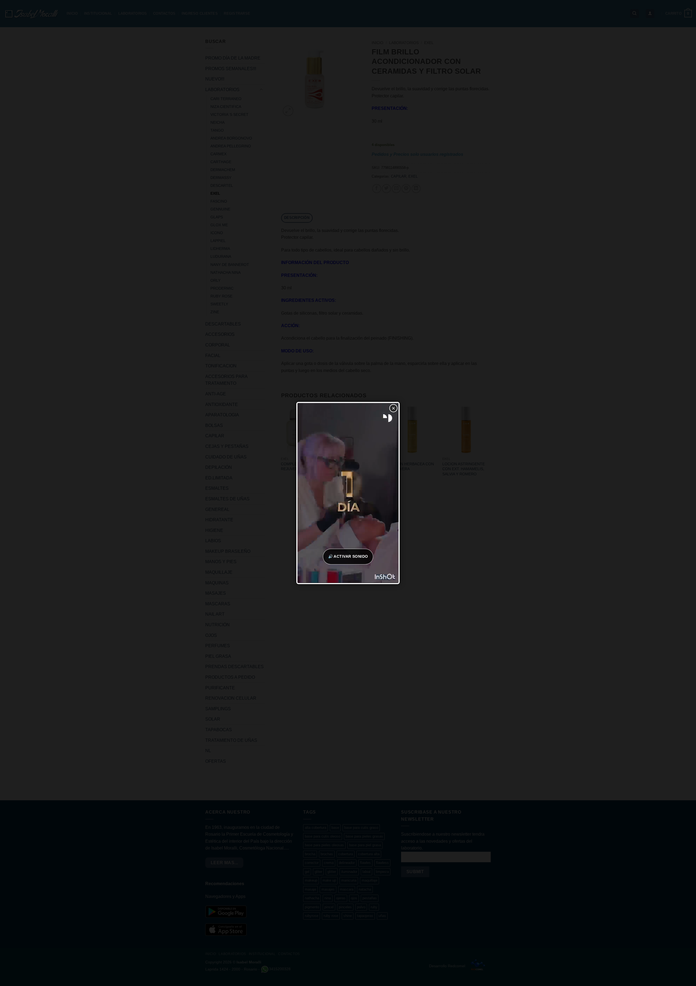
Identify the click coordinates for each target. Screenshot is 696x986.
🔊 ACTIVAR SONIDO (348, 556)
